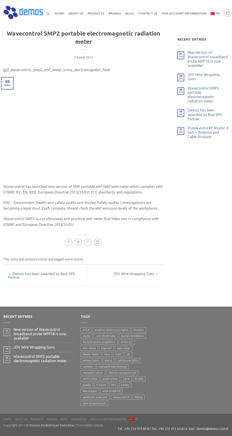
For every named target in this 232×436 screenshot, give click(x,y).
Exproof (106, 348)
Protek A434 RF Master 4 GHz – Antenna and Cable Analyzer (208, 132)
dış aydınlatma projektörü (99, 342)
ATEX (86, 329)
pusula (87, 384)
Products (96, 13)
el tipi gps (127, 342)
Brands (115, 13)
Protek (139, 378)
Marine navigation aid (122, 372)
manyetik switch (93, 372)
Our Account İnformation (184, 13)
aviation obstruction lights (111, 329)
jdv (128, 354)
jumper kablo (91, 360)
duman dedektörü (132, 335)
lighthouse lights (128, 360)
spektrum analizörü (95, 397)
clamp (86, 335)
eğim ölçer (123, 348)
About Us (75, 13)
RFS (113, 384)
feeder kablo (91, 354)
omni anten (90, 378)
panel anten (110, 378)
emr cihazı (89, 348)
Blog (129, 13)
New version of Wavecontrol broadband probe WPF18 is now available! (208, 59)
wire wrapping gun (94, 403)
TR (217, 13)
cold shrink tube (106, 335)
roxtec (125, 384)
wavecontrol (74, 259)
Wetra (139, 397)
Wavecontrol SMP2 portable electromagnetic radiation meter (203, 94)
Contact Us (147, 13)
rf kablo (101, 384)
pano (126, 378)
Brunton (138, 329)
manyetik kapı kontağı (113, 366)
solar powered (111, 391)
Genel (43, 259)
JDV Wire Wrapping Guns (134, 274)
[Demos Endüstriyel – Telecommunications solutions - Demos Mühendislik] (23, 11)
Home (59, 13)
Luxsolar (88, 366)
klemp (108, 360)
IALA (107, 354)
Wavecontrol (121, 397)
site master (90, 391)
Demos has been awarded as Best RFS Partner (41, 275)
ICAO (118, 354)
